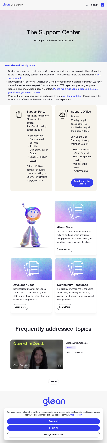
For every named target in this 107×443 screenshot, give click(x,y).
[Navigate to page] (53, 401)
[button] (87, 5)
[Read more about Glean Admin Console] (36, 354)
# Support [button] (70, 347)
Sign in (94, 5)
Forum (33, 153)
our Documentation (72, 96)
